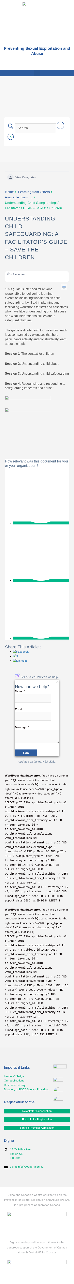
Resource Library (14, 1085)
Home (9, 192)
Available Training (18, 197)
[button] (37, 73)
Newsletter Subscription (37, 1111)
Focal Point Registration (37, 1119)
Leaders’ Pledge (14, 1076)
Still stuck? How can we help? (40, 677)
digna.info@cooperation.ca (26, 1166)
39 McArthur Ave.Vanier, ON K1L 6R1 (20, 1154)
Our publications (14, 1080)
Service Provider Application (37, 1127)
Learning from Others (34, 192)
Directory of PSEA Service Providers (26, 1089)
